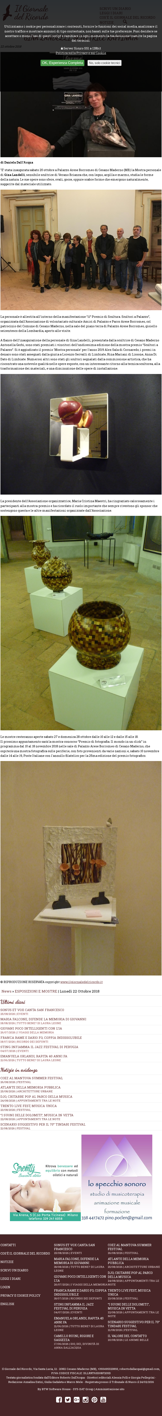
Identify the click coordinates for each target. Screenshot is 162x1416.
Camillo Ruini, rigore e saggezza (76, 1341)
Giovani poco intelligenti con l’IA (81, 1280)
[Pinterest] (94, 1399)
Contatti (8, 1245)
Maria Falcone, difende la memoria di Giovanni (43, 1021)
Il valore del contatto (128, 1338)
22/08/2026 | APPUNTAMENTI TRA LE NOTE (30, 1119)
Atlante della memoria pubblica (30, 1087)
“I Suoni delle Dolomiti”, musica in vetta (36, 1115)
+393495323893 (108, 1369)
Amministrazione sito (109, 1389)
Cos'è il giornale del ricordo (25, 1253)
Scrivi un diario (14, 1270)
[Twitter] (68, 1399)
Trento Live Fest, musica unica (28, 1106)
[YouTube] (103, 1399)
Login (5, 1287)
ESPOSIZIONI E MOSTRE (36, 991)
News (6, 991)
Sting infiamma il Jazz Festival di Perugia (74, 1308)
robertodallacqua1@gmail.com (139, 1369)
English (7, 1304)
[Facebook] (59, 1399)
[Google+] (77, 1399)
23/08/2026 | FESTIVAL (15, 1110)
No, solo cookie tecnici (104, 63)
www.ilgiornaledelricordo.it (81, 982)
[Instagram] (85, 1399)
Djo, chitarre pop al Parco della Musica (36, 1096)
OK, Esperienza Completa (62, 63)
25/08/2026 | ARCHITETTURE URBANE (26, 1091)
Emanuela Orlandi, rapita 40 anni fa (79, 1324)
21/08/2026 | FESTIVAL (15, 1128)
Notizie (7, 1262)
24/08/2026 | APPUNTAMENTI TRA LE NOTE (30, 1100)
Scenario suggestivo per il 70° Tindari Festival (42, 1124)
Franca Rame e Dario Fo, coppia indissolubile (41, 1039)
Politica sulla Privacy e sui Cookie (81, 53)
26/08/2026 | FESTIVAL (15, 1082)
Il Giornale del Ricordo (17, 1369)
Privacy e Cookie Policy (20, 1296)
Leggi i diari (10, 1279)
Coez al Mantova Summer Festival (31, 1078)
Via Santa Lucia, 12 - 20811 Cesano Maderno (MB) (64, 1369)
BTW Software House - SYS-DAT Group (67, 1389)
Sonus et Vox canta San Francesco (74, 1249)
